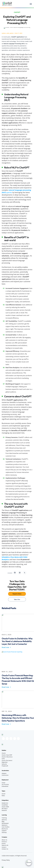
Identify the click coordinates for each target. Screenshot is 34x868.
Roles (3, 795)
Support (4, 830)
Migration (5, 762)
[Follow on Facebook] (3, 738)
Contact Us (5, 849)
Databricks (5, 803)
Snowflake (5, 805)
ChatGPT (17, 12)
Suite (3, 758)
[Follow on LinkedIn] (11, 738)
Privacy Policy (6, 860)
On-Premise (5, 784)
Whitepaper (5, 823)
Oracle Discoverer (7, 760)
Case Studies (5, 827)
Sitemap (4, 832)
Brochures (5, 829)
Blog (3, 821)
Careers (4, 847)
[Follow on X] (18, 738)
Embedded (5, 786)
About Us (4, 840)
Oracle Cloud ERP (7, 755)
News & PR (5, 845)
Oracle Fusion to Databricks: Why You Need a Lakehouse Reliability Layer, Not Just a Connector (17, 641)
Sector (3, 794)
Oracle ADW (5, 807)
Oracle (4, 753)
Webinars (4, 825)
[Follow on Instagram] (7, 738)
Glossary (4, 819)
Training (4, 818)
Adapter (4, 773)
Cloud (3, 783)
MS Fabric (5, 808)
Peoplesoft (5, 766)
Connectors (5, 775)
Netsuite (4, 764)
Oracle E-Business (7, 757)
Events (4, 843)
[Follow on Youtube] (14, 738)
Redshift (4, 810)
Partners (4, 842)
